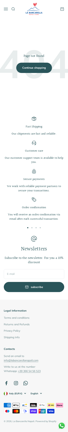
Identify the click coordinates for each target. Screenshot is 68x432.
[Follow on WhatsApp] (25, 383)
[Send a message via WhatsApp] (61, 425)
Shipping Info (12, 337)
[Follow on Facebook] (6, 383)
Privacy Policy (12, 330)
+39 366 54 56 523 (29, 371)
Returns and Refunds (17, 324)
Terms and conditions (16, 317)
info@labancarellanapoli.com (21, 360)
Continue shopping (34, 67)
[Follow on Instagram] (16, 383)
